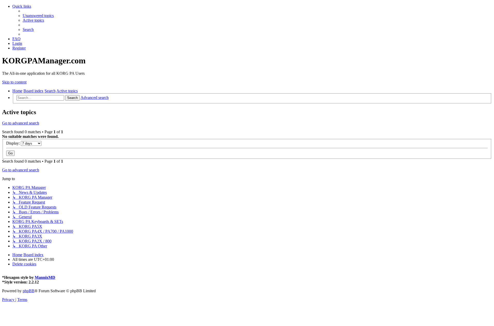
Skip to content (14, 82)
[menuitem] (38, 15)
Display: (13, 143)
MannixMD (45, 277)
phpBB (28, 291)
